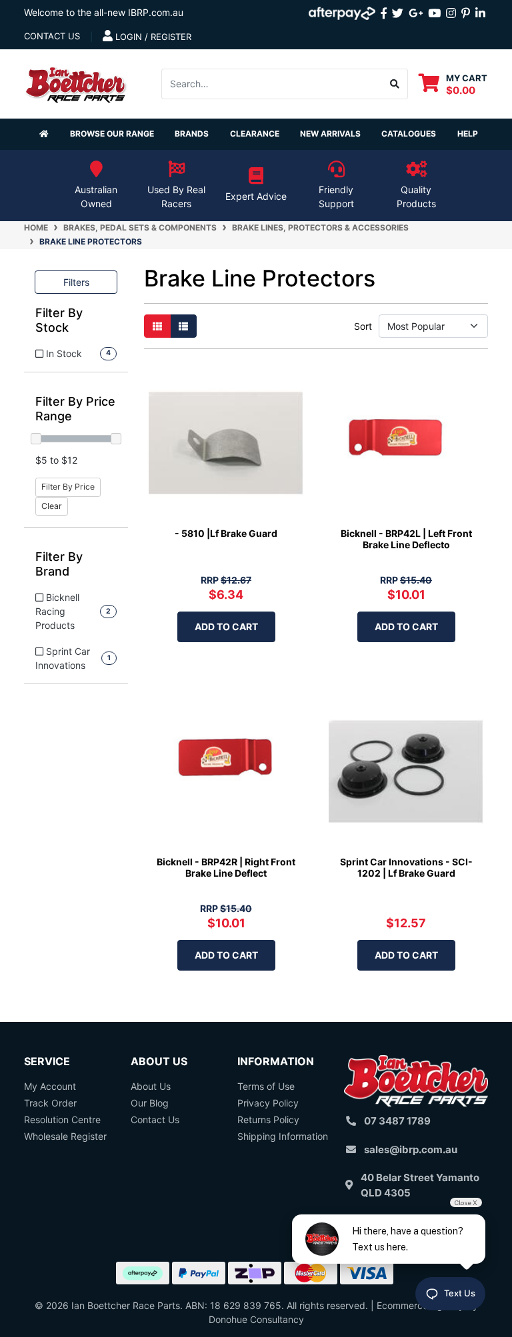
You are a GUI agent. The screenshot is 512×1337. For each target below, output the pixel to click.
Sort (362, 326)
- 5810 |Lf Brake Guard (226, 533)
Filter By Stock (59, 320)
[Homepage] (44, 134)
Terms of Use (266, 1086)
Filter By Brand (59, 564)
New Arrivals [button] (330, 134)
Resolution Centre (62, 1119)
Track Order (50, 1103)
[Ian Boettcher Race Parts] (76, 82)
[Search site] (395, 84)
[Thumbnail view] (157, 326)
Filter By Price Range (75, 408)
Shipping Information (282, 1136)
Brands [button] (192, 134)
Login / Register (152, 36)
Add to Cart (226, 626)
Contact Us (155, 1119)
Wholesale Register (65, 1136)
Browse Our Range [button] (112, 134)
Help (467, 134)
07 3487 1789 (397, 1120)
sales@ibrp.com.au (410, 1149)
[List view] (183, 326)
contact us (52, 36)
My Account (50, 1086)
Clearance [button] (254, 134)
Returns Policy (268, 1119)
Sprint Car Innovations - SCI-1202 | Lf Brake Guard (406, 867)
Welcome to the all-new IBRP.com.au (103, 12)
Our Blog (150, 1103)
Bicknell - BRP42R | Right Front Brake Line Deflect (226, 867)
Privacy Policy (268, 1103)
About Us (151, 1086)
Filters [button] (76, 282)
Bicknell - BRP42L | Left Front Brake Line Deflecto (406, 539)
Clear (51, 506)
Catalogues (408, 134)
